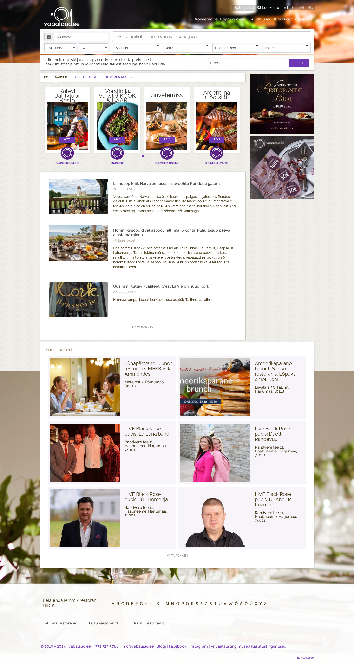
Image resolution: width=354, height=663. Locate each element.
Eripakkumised (233, 19)
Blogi (161, 646)
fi (293, 7)
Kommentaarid (119, 77)
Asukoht (122, 48)
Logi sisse (247, 8)
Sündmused (261, 19)
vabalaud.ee (80, 646)
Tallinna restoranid (60, 623)
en (301, 7)
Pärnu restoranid (149, 623)
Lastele (270, 48)
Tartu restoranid (103, 623)
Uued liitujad (86, 77)
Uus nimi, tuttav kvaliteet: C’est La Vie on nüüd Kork (161, 286)
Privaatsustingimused (230, 646)
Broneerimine (205, 19)
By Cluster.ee (305, 657)
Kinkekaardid (286, 19)
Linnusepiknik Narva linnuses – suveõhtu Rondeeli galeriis (167, 183)
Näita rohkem (142, 327)
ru (310, 7)
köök (169, 48)
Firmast (307, 19)
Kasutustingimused (268, 646)
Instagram (199, 646)
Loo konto (270, 8)
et (286, 7)
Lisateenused (225, 48)
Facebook (178, 646)
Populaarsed (55, 77)
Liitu (299, 63)
